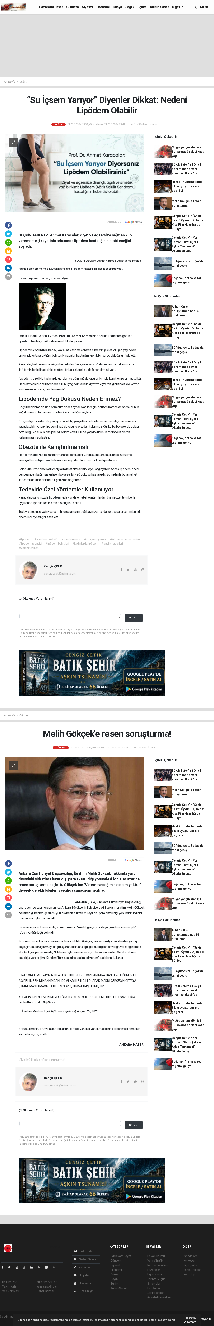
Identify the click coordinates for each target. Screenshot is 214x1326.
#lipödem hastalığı (46, 539)
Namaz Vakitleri (157, 1265)
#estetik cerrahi (29, 548)
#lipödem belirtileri (57, 543)
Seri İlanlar (154, 1288)
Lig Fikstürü (154, 1274)
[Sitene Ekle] (55, 1267)
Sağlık (129, 7)
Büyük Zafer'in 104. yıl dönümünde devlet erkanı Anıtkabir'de (186, 169)
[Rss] (40, 1267)
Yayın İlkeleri (10, 1286)
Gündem (72, 7)
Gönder (133, 617)
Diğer (176, 7)
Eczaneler (153, 1269)
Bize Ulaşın (85, 1291)
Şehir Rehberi (155, 1292)
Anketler (189, 1260)
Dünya (117, 7)
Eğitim (142, 7)
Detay (192, 1317)
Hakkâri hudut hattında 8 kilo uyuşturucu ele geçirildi (187, 186)
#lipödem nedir (71, 539)
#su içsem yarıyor (95, 539)
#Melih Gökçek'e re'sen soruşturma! (42, 1059)
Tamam (191, 1321)
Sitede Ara (190, 1256)
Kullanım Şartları (47, 1282)
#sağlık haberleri (112, 543)
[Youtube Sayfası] (26, 1267)
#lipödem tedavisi (30, 543)
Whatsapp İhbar (47, 1286)
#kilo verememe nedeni (125, 539)
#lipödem (25, 539)
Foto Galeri (86, 1251)
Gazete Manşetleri (159, 1297)
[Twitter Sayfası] (11, 1267)
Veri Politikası (10, 1291)
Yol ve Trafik (155, 1260)
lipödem (78, 268)
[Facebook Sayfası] (3, 1267)
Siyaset (87, 7)
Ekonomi (103, 7)
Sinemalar (153, 1283)
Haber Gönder (45, 1291)
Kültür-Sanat (159, 7)
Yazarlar (84, 1267)
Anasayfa (10, 81)
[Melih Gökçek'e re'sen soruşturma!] (74, 803)
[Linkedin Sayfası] (33, 1267)
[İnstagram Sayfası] (19, 1267)
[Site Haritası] (48, 1267)
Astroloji (189, 1274)
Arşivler (84, 1275)
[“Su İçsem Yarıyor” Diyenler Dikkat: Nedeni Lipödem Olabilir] (74, 172)
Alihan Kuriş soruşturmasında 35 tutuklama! (185, 311)
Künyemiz (86, 1283)
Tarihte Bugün (156, 1279)
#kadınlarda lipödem (85, 543)
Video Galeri (87, 1259)
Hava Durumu (156, 1256)
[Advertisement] (107, 45)
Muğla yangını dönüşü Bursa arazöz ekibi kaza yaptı (188, 151)
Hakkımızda (9, 1282)
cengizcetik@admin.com (60, 573)
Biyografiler (191, 1265)
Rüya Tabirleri (192, 1269)
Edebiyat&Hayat (51, 7)
